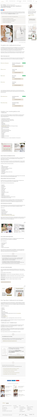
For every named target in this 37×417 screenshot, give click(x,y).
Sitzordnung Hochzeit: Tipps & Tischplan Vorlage (20, 391)
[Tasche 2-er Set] (6, 69)
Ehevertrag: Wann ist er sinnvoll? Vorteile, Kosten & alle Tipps (7, 395)
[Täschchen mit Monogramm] (6, 63)
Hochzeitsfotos (19, 313)
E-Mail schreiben (5, 408)
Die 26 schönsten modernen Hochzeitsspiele (8, 371)
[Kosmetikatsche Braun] (6, 96)
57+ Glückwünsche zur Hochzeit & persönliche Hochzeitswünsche (11, 372)
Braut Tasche (14, 75)
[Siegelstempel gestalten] (6, 291)
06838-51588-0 (5, 407)
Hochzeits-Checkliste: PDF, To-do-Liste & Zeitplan (20, 387)
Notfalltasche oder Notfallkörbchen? (7, 22)
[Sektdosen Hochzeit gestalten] (19, 147)
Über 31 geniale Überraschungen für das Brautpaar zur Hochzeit (11, 368)
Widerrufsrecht (30, 414)
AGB (33, 414)
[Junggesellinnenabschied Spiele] (6, 147)
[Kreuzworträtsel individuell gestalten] (19, 228)
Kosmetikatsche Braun (15, 96)
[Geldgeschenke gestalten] (19, 291)
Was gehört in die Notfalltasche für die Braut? (8, 18)
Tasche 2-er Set (14, 69)
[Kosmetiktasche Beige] (6, 102)
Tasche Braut (14, 82)
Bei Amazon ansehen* (18, 72)
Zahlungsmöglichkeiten (22, 411)
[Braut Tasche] (6, 75)
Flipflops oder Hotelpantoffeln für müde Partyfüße (8, 215)
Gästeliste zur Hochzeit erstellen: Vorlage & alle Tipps (20, 395)
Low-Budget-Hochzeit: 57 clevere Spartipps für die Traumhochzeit (7, 391)
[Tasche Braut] (6, 82)
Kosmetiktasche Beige (15, 102)
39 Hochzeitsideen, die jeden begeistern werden (7, 387)
